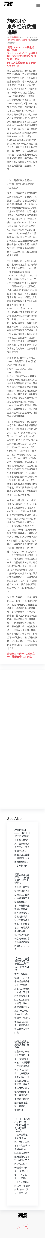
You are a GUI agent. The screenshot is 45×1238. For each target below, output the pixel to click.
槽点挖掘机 (14, 37)
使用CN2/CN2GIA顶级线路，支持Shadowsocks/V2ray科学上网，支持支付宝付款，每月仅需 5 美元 (22, 53)
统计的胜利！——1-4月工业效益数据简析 (22, 833)
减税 (18, 40)
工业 (14, 40)
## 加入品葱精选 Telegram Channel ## (21, 64)
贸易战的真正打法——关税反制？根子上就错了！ (21, 879)
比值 (28, 40)
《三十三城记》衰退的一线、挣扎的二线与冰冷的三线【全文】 (22, 1125)
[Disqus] (22, 709)
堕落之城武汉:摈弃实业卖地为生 (21, 1044)
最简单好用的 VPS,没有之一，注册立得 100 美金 (21, 655)
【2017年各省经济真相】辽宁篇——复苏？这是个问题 (22, 964)
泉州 (10, 40)
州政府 (23, 40)
